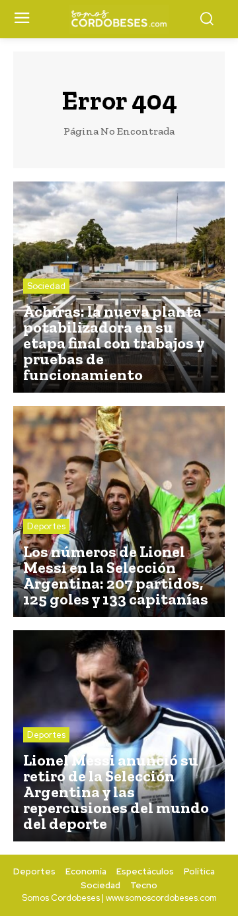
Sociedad (46, 286)
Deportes (46, 526)
